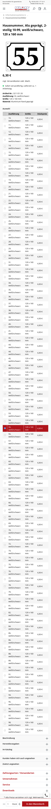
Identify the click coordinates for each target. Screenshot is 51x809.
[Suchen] (34, 8)
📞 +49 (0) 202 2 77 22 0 (37, 1)
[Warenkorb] (40, 8)
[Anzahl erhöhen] (19, 804)
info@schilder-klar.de (37, 3)
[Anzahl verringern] (4, 804)
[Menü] (4, 8)
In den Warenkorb (35, 804)
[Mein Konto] (45, 8)
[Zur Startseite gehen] (23, 8)
